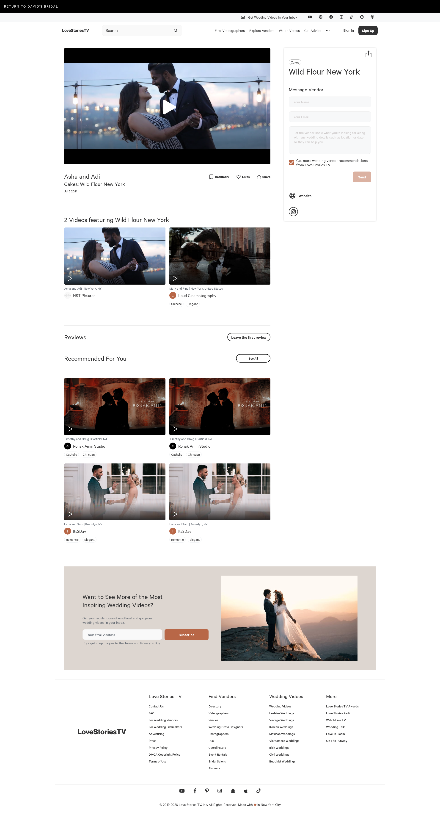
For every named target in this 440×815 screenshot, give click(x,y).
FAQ (151, 713)
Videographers (218, 713)
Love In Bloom (335, 734)
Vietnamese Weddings (284, 740)
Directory (215, 706)
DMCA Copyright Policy (164, 754)
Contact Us (156, 706)
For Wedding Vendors (163, 720)
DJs (211, 740)
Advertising (156, 734)
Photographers (218, 734)
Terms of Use (157, 761)
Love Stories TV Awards (342, 706)
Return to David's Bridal (31, 6)
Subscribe (186, 634)
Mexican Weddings (282, 734)
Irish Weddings (279, 747)
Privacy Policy (150, 643)
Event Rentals (218, 754)
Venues (213, 720)
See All (253, 358)
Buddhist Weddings (282, 761)
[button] (167, 106)
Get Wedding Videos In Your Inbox (272, 17)
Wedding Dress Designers (226, 727)
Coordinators (217, 747)
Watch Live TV (336, 720)
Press (152, 740)
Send (362, 177)
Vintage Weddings (281, 720)
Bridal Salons (217, 761)
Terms (128, 643)
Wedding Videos (280, 706)
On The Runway (336, 740)
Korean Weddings (281, 727)
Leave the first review (249, 337)
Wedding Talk (335, 727)
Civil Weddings (279, 754)
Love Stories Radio (338, 713)
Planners (214, 768)
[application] (167, 106)
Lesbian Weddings (281, 713)
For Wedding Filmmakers (165, 727)
